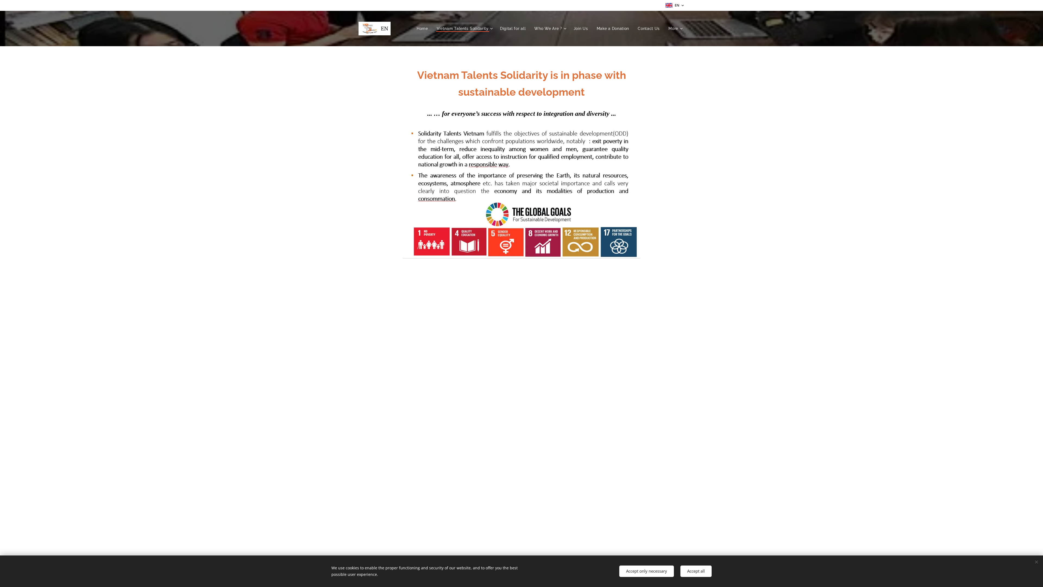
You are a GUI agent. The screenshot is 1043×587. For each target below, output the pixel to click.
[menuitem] (423, 28)
